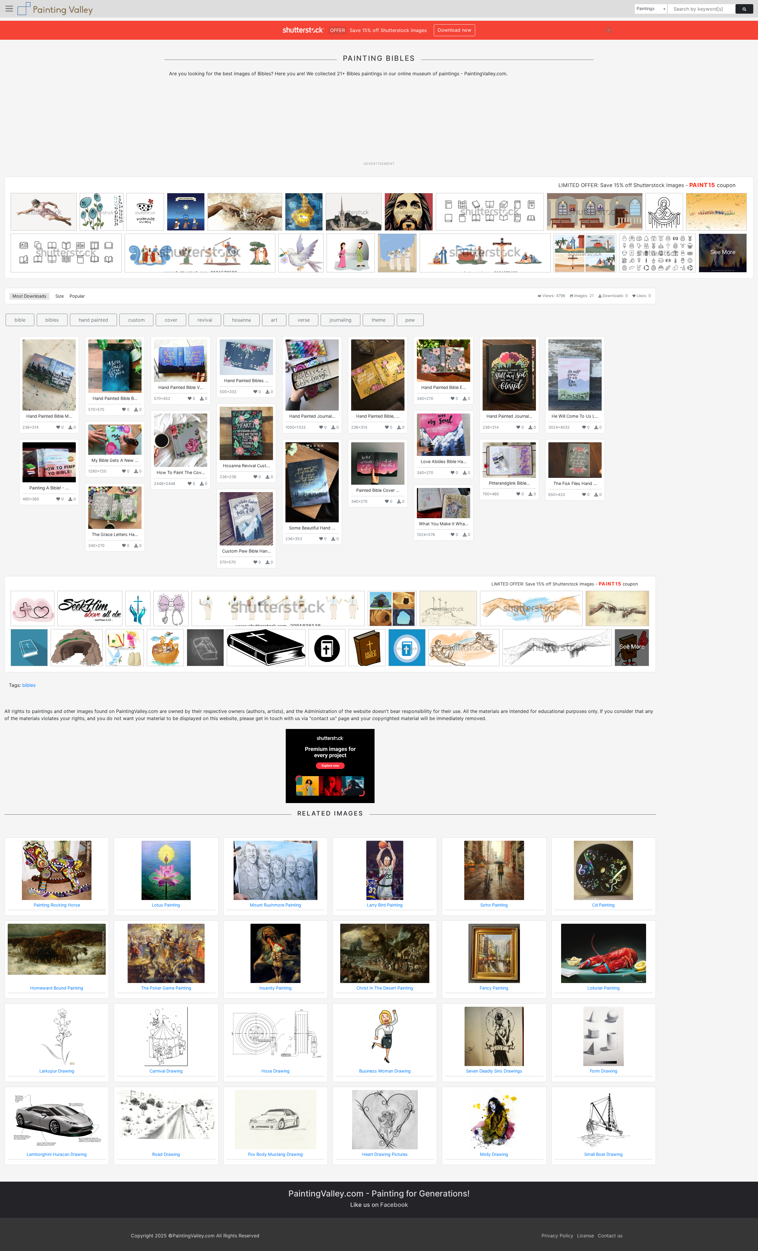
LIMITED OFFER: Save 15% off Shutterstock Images (621, 185)
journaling (340, 320)
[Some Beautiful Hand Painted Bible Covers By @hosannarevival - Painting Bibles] (312, 482)
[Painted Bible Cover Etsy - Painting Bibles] (377, 463)
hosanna (241, 320)
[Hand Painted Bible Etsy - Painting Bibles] (443, 360)
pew (410, 320)
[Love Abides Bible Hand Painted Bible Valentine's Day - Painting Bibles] (443, 435)
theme (379, 320)
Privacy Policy (557, 1236)
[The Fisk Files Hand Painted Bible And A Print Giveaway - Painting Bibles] (575, 460)
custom (136, 320)
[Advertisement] (379, 121)
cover (171, 320)
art (274, 320)
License (585, 1236)
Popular (77, 296)
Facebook (394, 1204)
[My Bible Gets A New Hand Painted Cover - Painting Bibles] (115, 439)
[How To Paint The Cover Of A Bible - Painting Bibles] (180, 440)
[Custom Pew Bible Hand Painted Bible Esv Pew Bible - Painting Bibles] (246, 518)
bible (20, 320)
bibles (52, 320)
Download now (454, 30)
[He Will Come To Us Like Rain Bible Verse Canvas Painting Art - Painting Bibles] (575, 375)
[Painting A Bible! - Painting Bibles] (49, 462)
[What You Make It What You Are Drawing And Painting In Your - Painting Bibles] (443, 503)
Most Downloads (29, 296)
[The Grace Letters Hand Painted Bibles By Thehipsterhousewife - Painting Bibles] (115, 507)
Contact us (610, 1236)
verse (304, 320)
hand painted (93, 320)
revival (204, 320)
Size (59, 296)
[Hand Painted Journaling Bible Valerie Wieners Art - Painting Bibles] (312, 375)
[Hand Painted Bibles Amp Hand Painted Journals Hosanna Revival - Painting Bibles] (246, 357)
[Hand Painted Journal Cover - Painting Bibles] (509, 374)
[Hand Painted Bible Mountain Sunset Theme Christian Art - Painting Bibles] (49, 374)
